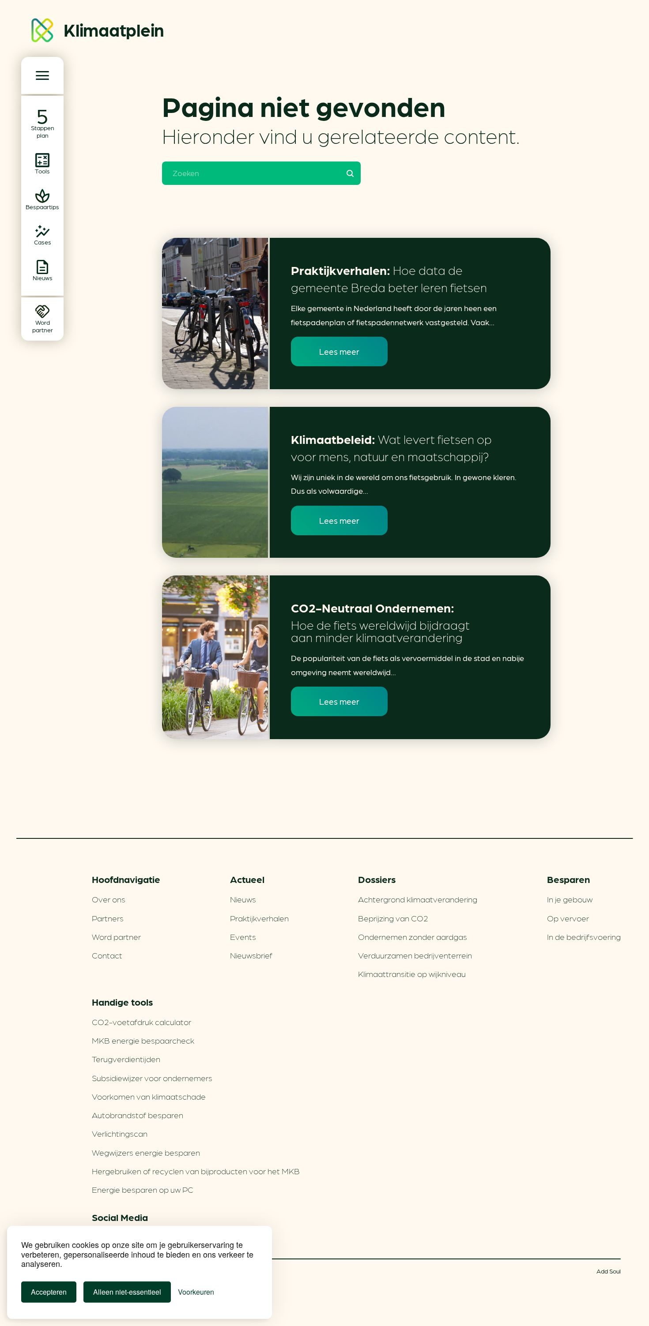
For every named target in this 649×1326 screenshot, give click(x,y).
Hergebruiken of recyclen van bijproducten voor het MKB (196, 1171)
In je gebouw (569, 899)
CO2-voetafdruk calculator (141, 1021)
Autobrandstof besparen (137, 1114)
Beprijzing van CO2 (393, 918)
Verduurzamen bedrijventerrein (415, 955)
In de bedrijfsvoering (584, 936)
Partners (108, 918)
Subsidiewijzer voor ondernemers (152, 1077)
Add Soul (608, 1270)
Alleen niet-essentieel (127, 1292)
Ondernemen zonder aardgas (412, 936)
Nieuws (243, 899)
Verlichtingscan (119, 1133)
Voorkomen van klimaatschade (149, 1096)
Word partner (116, 936)
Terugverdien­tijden (126, 1058)
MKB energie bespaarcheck (143, 1040)
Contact (107, 955)
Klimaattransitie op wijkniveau (412, 973)
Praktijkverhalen (259, 918)
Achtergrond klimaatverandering (417, 899)
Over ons (108, 899)
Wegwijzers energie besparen (146, 1152)
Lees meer (339, 351)
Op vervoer (568, 918)
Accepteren (49, 1292)
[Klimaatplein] (42, 32)
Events (243, 936)
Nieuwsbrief (251, 955)
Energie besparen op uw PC (142, 1189)
